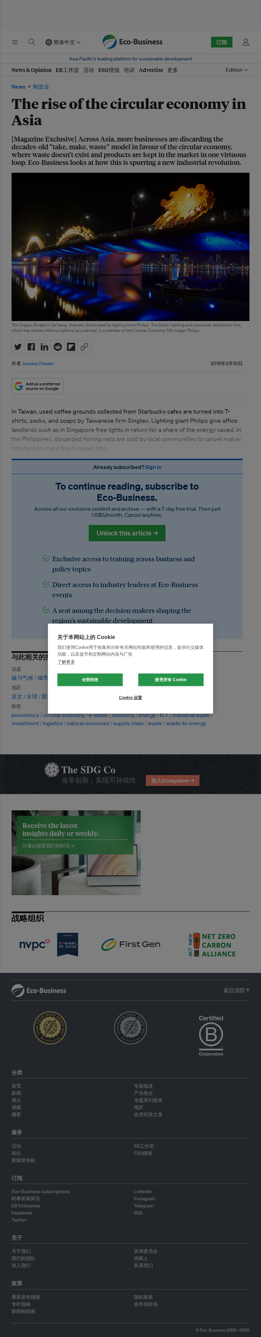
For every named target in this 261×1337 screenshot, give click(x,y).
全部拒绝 (90, 679)
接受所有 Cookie (171, 679)
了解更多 (66, 661)
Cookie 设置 (130, 697)
